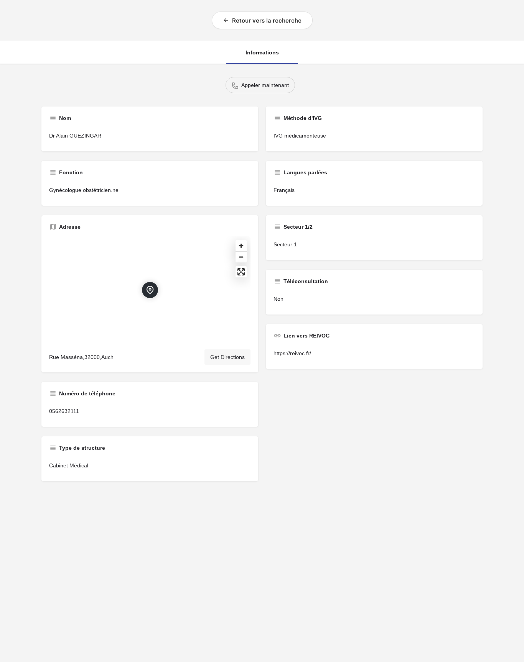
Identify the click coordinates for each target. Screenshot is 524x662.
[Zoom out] (241, 256)
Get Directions (227, 357)
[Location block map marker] (150, 290)
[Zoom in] (241, 245)
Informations (262, 52)
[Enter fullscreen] (241, 271)
